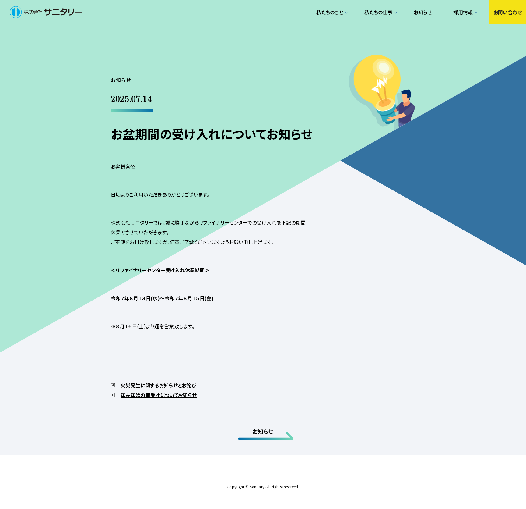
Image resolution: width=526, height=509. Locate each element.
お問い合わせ (507, 12)
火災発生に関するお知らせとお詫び (158, 385)
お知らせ (423, 12)
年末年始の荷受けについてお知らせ (159, 395)
